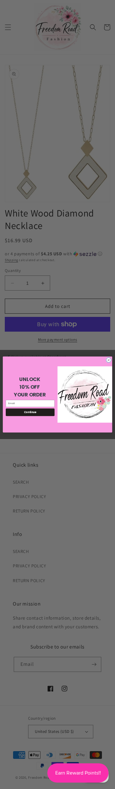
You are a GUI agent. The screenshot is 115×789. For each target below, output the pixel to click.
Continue (30, 412)
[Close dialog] (108, 360)
